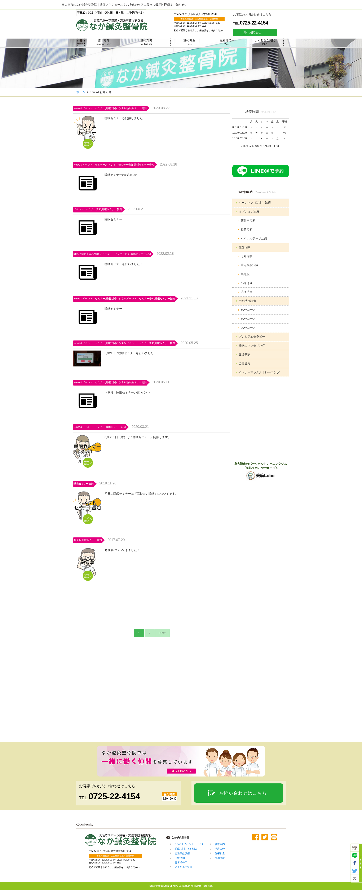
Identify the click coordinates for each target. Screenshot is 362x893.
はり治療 (246, 256)
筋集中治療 (248, 220)
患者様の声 (227, 42)
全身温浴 (244, 363)
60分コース (248, 318)
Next (162, 633)
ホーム (80, 92)
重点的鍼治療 (249, 265)
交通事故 (244, 354)
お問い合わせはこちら (243, 793)
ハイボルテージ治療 (254, 238)
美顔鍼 (245, 274)
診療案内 (220, 844)
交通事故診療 (182, 853)
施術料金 (189, 42)
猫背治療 (246, 229)
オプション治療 (249, 211)
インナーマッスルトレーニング (259, 372)
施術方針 (103, 42)
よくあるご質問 (265, 42)
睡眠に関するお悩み (186, 848)
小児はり (246, 283)
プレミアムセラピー (252, 336)
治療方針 (220, 848)
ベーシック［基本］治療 (255, 202)
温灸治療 (246, 292)
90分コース (248, 327)
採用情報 (220, 858)
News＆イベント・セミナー (190, 844)
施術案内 (146, 42)
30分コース (248, 309)
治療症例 (180, 858)
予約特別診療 (247, 301)
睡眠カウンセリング (252, 345)
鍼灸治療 (244, 247)
